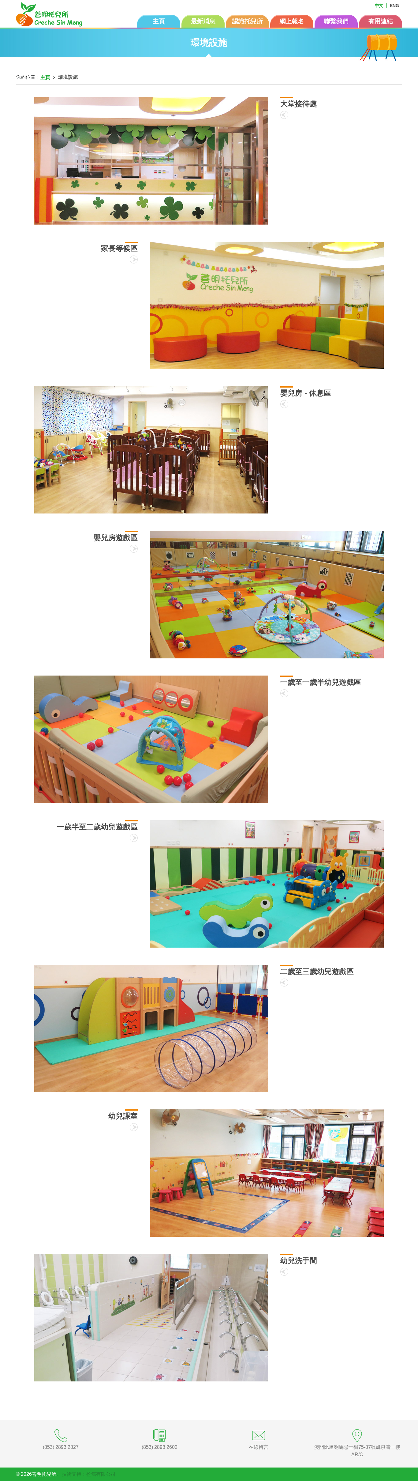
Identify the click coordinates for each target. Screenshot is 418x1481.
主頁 (159, 21)
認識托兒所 (247, 21)
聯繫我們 (336, 21)
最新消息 (203, 21)
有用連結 (380, 21)
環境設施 (68, 77)
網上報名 (292, 21)
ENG (394, 5)
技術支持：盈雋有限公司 (89, 1474)
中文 (379, 5)
